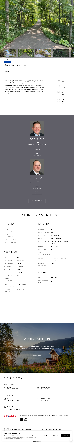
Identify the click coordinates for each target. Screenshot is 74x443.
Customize (55, 435)
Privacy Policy (58, 429)
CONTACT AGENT (37, 200)
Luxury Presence (25, 429)
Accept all (65, 435)
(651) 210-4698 (37, 188)
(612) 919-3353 (37, 149)
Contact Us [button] (37, 355)
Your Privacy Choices (37, 441)
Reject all (46, 435)
